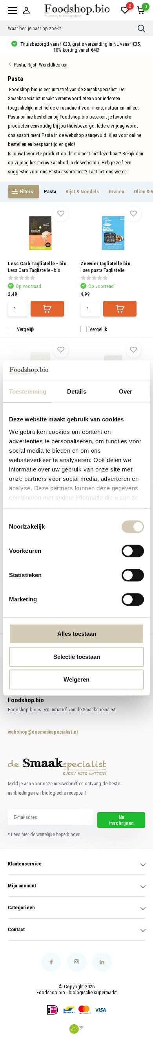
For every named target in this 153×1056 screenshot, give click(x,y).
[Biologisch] (76, 1029)
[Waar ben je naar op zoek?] (142, 28)
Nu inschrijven (121, 820)
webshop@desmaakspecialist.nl (35, 732)
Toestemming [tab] (27, 391)
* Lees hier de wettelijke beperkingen (44, 834)
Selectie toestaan (76, 656)
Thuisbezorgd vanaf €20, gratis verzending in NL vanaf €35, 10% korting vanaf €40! (80, 47)
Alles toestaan (76, 633)
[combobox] (73, 28)
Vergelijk (26, 329)
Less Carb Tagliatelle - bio (37, 263)
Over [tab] (125, 391)
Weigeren (76, 679)
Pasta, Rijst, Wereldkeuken (40, 65)
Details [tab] (76, 391)
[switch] (133, 551)
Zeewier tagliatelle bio (105, 263)
